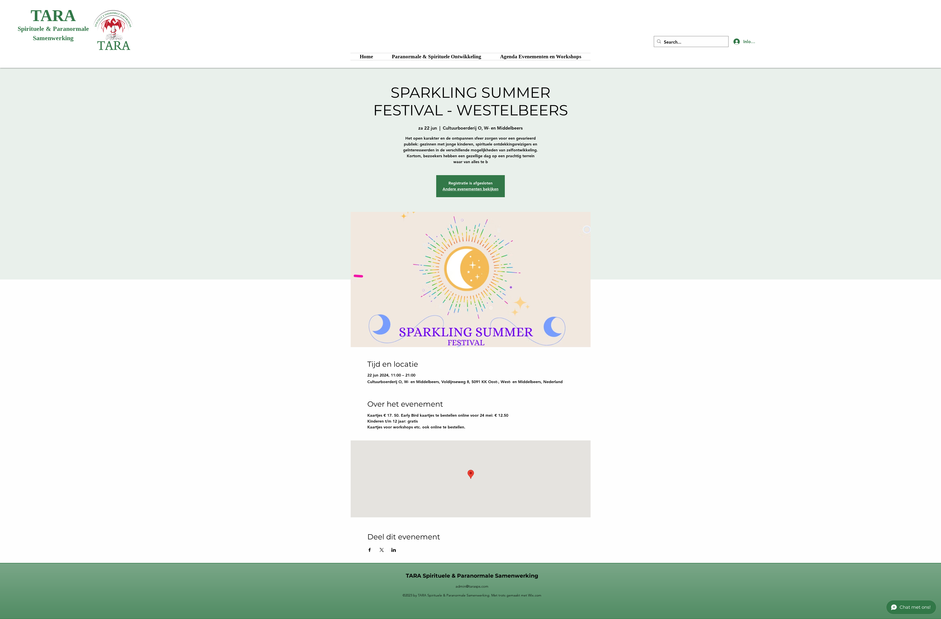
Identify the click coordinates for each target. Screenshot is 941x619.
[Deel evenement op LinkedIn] (393, 550)
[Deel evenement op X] (381, 550)
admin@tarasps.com (472, 586)
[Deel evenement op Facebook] (369, 550)
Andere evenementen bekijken (470, 189)
